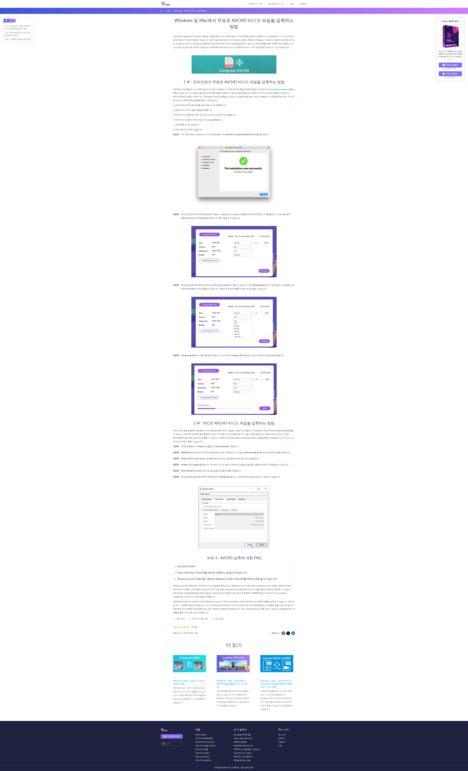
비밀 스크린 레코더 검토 (243, 738)
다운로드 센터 (173, 736)
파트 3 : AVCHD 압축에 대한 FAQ (17, 39)
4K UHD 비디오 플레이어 (243, 757)
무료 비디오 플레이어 (203, 760)
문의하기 (281, 738)
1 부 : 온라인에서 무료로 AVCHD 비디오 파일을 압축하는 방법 (17, 27)
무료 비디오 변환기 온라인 (205, 746)
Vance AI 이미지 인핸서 (243, 753)
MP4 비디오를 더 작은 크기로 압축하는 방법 (189, 682)
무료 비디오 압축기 (202, 753)
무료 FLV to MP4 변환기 (204, 738)
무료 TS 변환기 (201, 735)
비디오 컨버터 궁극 (450, 21)
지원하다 (303, 4)
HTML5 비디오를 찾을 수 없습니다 (247, 749)
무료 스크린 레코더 (202, 757)
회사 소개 (282, 735)
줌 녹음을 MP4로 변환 (242, 735)
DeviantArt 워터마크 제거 (243, 746)
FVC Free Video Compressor (277, 89)
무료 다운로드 (452, 65)
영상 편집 (178, 11)
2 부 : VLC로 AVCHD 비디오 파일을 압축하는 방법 (17, 34)
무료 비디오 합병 (201, 749)
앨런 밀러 (181, 619)
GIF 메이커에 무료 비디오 (205, 742)
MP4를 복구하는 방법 (242, 760)
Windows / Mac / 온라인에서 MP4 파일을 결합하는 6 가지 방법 (232, 684)
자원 (291, 4)
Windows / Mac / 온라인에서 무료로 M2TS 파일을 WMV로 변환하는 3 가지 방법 (276, 684)
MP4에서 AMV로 (240, 742)
